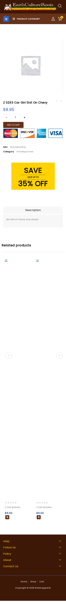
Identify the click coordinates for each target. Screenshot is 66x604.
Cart (41, 581)
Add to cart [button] (7, 517)
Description (33, 210)
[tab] (33, 210)
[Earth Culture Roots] (30, 6)
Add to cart (13, 125)
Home (24, 581)
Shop (33, 581)
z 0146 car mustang (60, 101)
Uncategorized (24, 151)
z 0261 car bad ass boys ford (56, 101)
